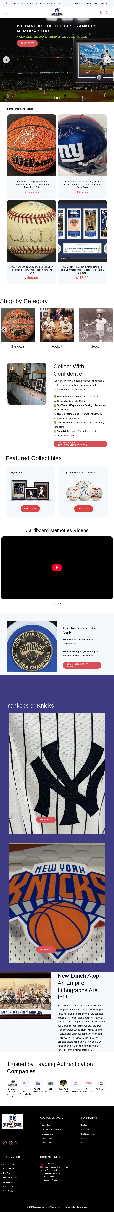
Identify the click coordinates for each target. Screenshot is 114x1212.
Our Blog (83, 1138)
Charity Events (85, 1129)
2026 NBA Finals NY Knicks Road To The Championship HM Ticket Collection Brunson (82, 270)
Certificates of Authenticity (51, 1129)
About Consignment (87, 1134)
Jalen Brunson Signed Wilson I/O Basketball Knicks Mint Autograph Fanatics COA (31, 184)
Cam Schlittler (8, 1169)
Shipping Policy (48, 1134)
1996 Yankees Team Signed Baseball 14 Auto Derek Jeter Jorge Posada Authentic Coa (32, 270)
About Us (79, 3)
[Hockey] (18, 325)
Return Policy (47, 1138)
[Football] (96, 325)
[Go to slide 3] (60, 98)
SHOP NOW (27, 60)
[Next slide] (107, 59)
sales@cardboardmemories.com (45, 3)
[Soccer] (57, 325)
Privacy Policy (47, 1143)
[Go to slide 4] (60, 603)
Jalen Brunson (8, 1164)
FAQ (81, 1143)
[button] (6, 12)
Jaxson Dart (7, 1182)
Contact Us (46, 1125)
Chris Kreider (8, 1191)
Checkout (104, 3)
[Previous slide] (6, 59)
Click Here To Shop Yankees (78, 665)
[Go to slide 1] (54, 98)
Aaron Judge (8, 1186)
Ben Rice (6, 1173)
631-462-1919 (16, 3)
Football (95, 346)
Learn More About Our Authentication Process (72, 443)
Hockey (18, 346)
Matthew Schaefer (10, 1178)
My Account (91, 3)
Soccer (57, 346)
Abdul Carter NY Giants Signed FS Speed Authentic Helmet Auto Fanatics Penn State (82, 184)
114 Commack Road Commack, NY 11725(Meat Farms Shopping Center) (52, 1175)
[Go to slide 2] (57, 98)
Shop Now (46, 819)
